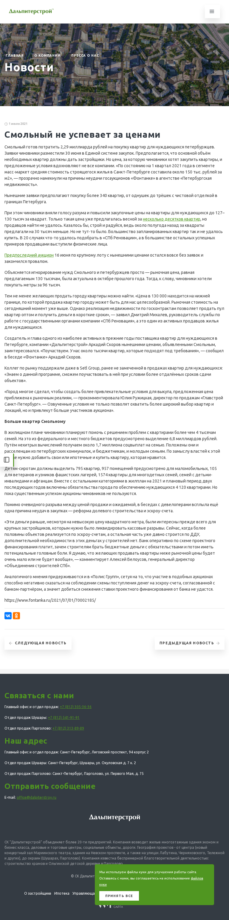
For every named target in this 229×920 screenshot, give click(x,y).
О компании (47, 55)
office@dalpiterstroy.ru (36, 797)
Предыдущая (187, 643)
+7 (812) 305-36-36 (76, 707)
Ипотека (61, 893)
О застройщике (37, 893)
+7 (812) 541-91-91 (64, 717)
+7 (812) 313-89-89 (68, 728)
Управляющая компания (93, 893)
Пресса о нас (85, 55)
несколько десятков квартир (171, 219)
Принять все (119, 896)
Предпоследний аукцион (29, 255)
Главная (15, 55)
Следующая (40, 643)
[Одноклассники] (16, 615)
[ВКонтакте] (8, 615)
